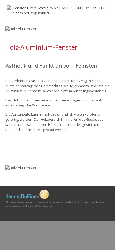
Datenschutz (96, 7)
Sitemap (51, 7)
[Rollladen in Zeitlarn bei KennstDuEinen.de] (27, 198)
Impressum (71, 7)
